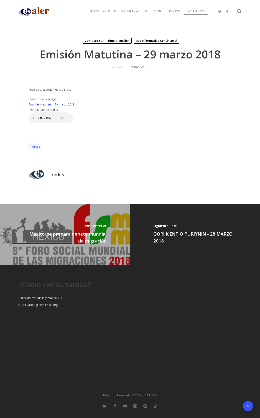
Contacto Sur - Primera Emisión (107, 41)
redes (118, 67)
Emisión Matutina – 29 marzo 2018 (51, 104)
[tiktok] (155, 406)
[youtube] (125, 406)
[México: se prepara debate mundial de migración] (65, 234)
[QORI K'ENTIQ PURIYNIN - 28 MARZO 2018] (195, 234)
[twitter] (219, 11)
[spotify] (145, 406)
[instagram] (135, 406)
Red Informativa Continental (156, 41)
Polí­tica (35, 147)
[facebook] (227, 11)
